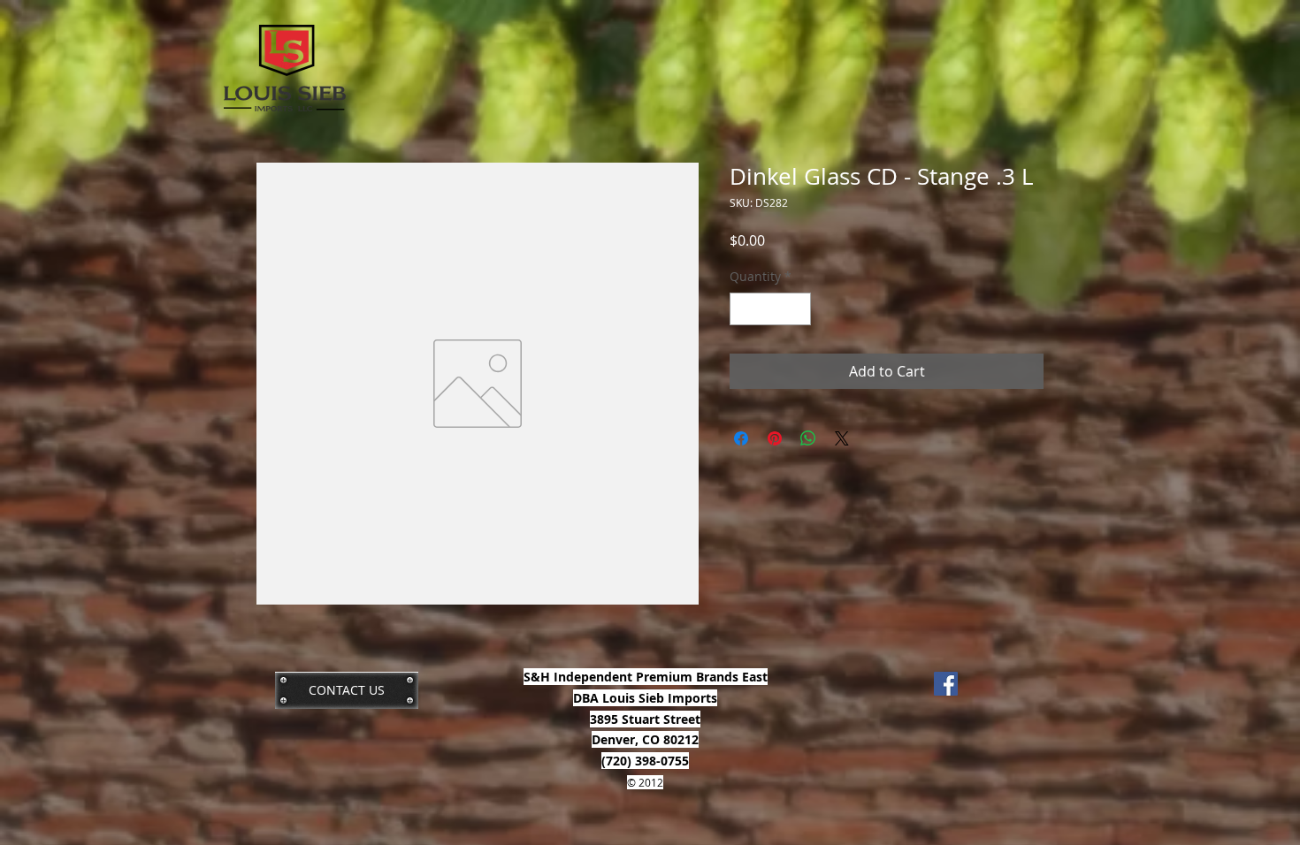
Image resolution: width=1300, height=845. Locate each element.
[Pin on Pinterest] (774, 438)
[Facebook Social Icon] (946, 684)
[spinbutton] (770, 308)
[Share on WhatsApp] (808, 438)
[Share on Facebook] (741, 438)
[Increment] (797, 308)
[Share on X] (842, 438)
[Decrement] (743, 308)
